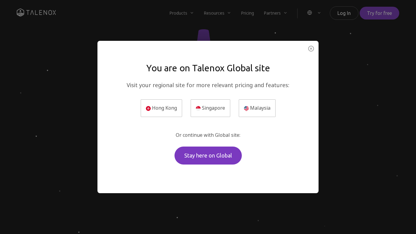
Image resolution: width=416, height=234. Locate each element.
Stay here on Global (208, 155)
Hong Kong (164, 108)
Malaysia (259, 108)
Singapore (213, 108)
